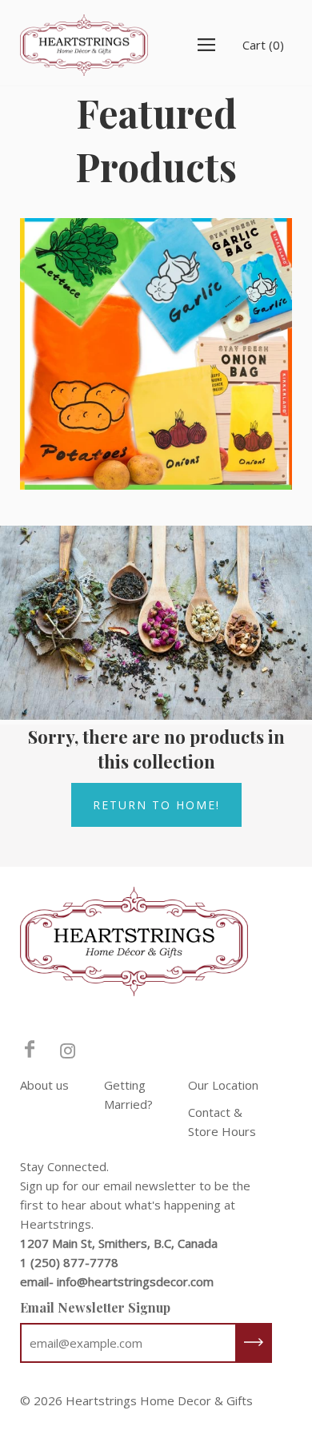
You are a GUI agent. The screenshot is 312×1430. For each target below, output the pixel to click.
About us (44, 1085)
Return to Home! (156, 804)
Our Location (223, 1085)
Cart (263, 45)
